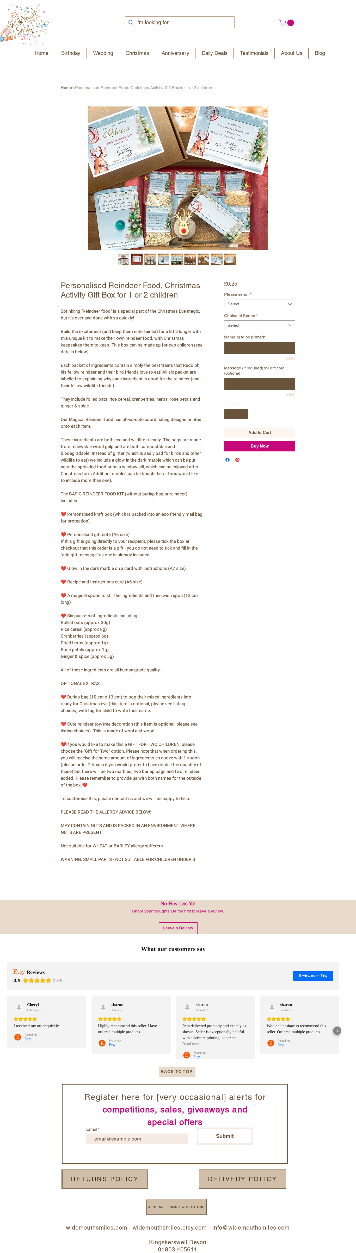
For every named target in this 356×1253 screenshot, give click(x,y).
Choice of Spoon (241, 315)
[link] (287, 23)
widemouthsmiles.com (99, 1227)
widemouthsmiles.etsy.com (170, 1227)
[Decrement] (228, 414)
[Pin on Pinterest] (237, 460)
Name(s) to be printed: (246, 337)
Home (66, 87)
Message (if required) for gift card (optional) (254, 371)
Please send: (237, 294)
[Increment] (243, 414)
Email (91, 1129)
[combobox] (259, 304)
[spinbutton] (236, 414)
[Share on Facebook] (227, 460)
